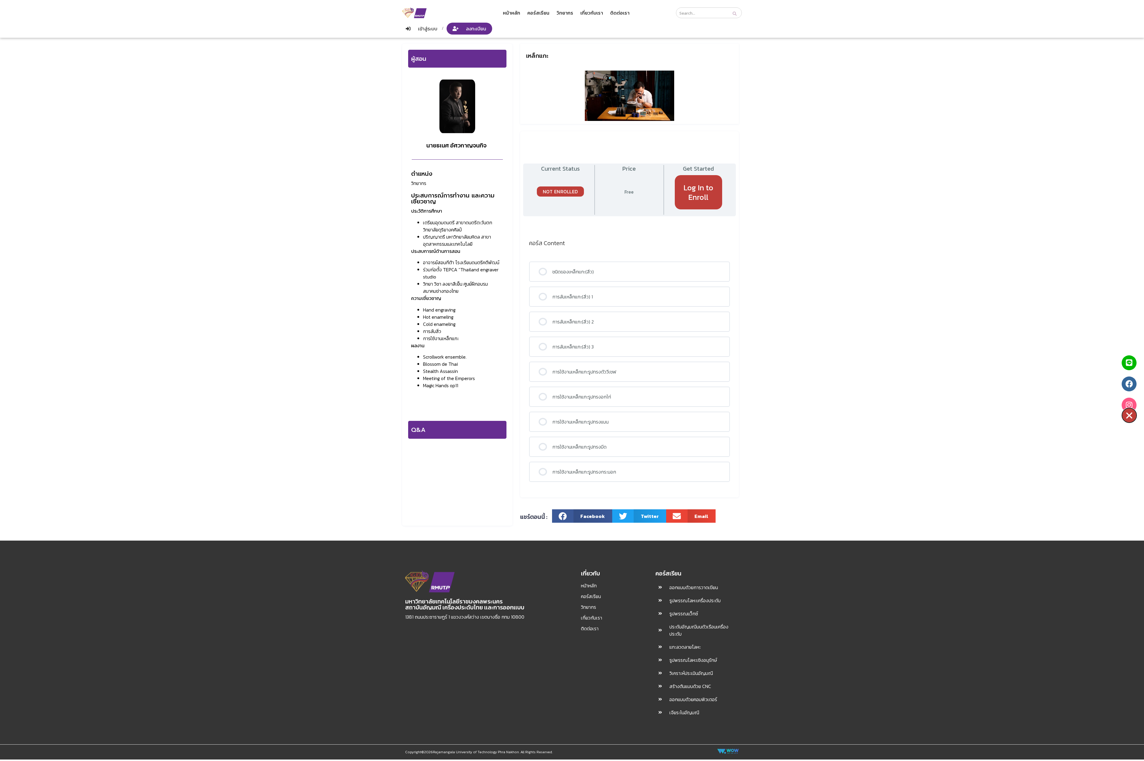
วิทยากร (565, 12)
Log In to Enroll (698, 192)
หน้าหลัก (511, 12)
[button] (582, 516)
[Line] (1129, 362)
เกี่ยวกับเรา (591, 12)
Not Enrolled (560, 191)
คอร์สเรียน (538, 12)
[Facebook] (1129, 383)
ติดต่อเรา (619, 12)
